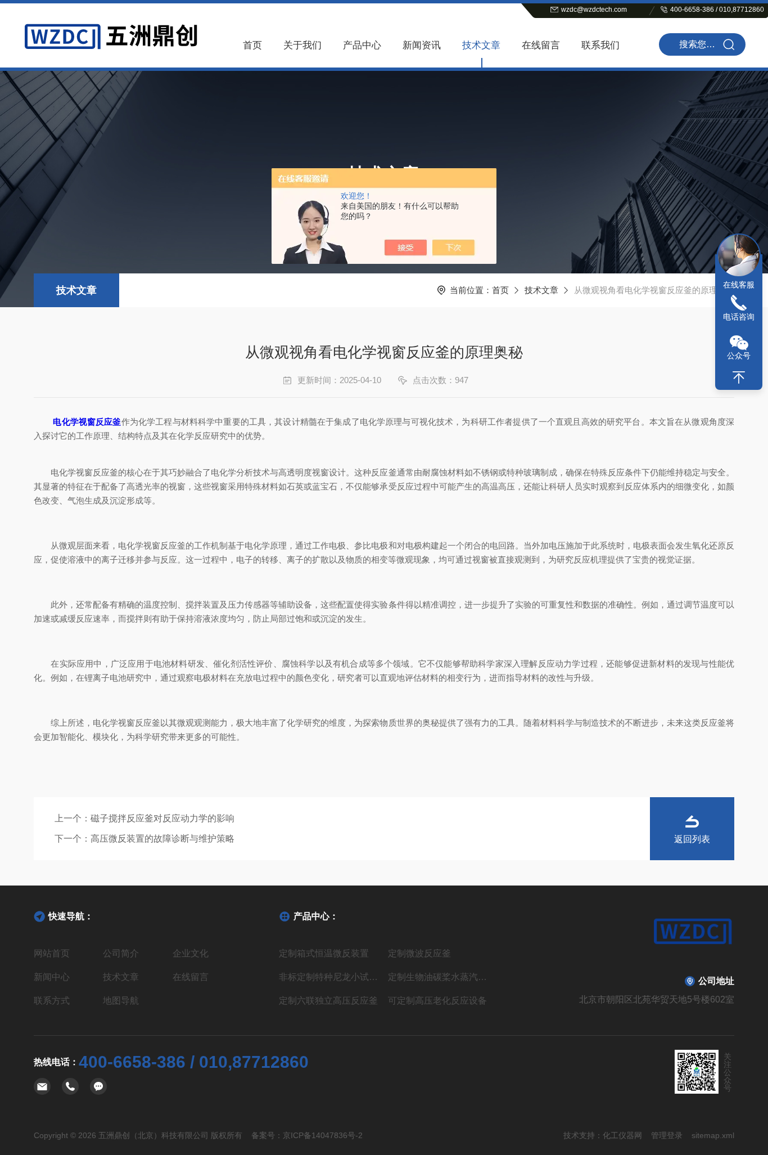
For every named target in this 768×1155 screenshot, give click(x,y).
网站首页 (52, 953)
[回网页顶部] (738, 377)
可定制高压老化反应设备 (437, 1000)
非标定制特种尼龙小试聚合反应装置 (329, 977)
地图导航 (121, 1000)
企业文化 (191, 953)
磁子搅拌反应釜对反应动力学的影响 (162, 818)
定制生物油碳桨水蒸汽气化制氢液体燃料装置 (438, 977)
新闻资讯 (422, 45)
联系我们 (600, 45)
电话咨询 (739, 316)
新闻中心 (52, 977)
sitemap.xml (713, 1135)
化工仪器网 (622, 1135)
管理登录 (667, 1135)
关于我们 (302, 45)
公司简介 (121, 953)
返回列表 (692, 839)
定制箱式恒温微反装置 (324, 953)
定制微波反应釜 (419, 953)
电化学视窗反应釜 (87, 421)
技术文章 (481, 45)
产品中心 (362, 45)
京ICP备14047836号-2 (323, 1135)
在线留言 (541, 45)
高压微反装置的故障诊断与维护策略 (162, 838)
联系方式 (52, 1000)
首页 (252, 45)
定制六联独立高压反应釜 (328, 1000)
